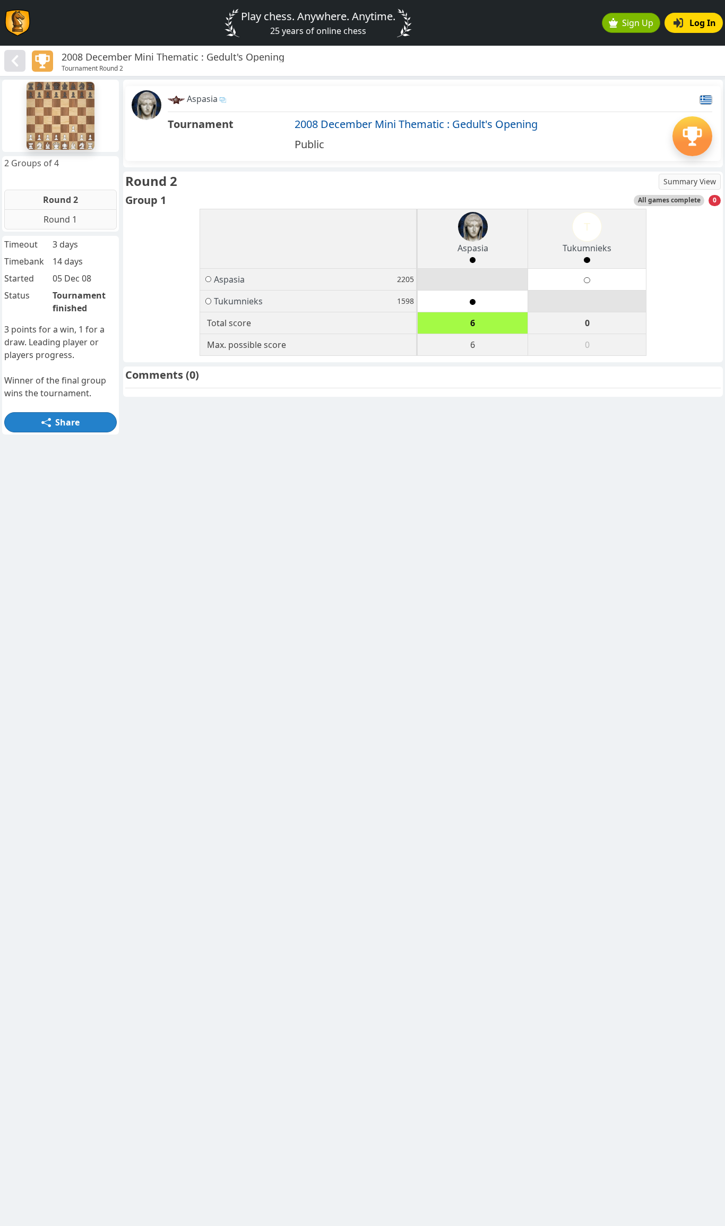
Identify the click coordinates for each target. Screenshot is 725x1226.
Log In (702, 23)
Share (67, 422)
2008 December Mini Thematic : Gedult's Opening (416, 124)
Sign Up (637, 23)
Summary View (689, 181)
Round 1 (60, 219)
